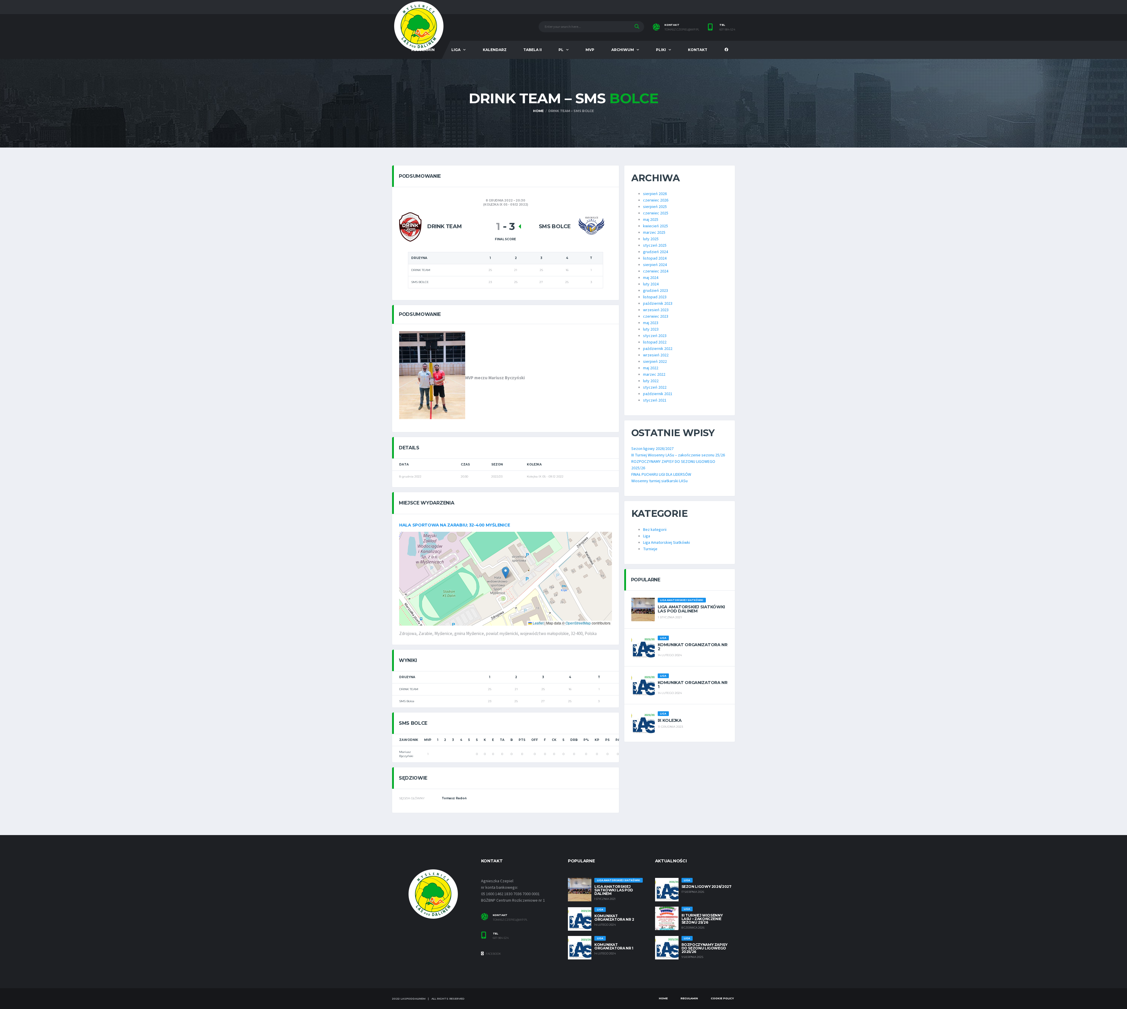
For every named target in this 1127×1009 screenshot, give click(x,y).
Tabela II (532, 50)
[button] (505, 573)
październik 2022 (657, 349)
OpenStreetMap (578, 622)
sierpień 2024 (655, 265)
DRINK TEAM (408, 689)
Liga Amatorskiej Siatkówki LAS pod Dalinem (691, 609)
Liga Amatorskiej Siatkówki (666, 543)
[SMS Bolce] (591, 227)
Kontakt (697, 50)
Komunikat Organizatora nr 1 (693, 684)
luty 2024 (651, 284)
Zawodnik (408, 740)
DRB (574, 740)
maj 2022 (650, 368)
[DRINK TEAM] (410, 227)
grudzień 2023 (655, 291)
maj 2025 (650, 220)
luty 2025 (651, 239)
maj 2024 (650, 278)
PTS (522, 740)
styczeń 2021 (655, 400)
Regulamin (689, 998)
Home (663, 998)
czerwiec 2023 (655, 316)
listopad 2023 (655, 297)
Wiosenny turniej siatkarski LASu (659, 481)
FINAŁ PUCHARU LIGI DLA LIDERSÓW (661, 475)
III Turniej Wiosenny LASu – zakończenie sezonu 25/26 (678, 455)
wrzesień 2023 (656, 310)
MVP (590, 50)
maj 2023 (650, 323)
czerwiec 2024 (655, 271)
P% (586, 740)
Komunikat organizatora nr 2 (693, 646)
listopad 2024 (655, 258)
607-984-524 (727, 29)
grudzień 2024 (655, 252)
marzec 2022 (654, 374)
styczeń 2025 (655, 245)
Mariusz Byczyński (406, 754)
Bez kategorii (655, 530)
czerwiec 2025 (655, 213)
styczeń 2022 (655, 387)
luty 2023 (651, 329)
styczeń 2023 (655, 336)
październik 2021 (657, 394)
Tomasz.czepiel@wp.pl (510, 919)
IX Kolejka (670, 720)
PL (561, 50)
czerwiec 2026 (655, 200)
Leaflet (538, 622)
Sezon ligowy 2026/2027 (652, 449)
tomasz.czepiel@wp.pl (681, 29)
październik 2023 (657, 304)
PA (617, 740)
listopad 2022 (655, 342)
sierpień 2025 (655, 207)
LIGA (455, 50)
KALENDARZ (495, 50)
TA (502, 740)
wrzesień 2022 (656, 355)
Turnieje (650, 549)
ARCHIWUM (622, 50)
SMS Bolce (406, 701)
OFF (534, 740)
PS (607, 740)
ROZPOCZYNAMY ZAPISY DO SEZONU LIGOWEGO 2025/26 (704, 948)
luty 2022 (651, 381)
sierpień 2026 (655, 194)
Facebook (493, 953)
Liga (646, 536)
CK (554, 740)
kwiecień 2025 (655, 226)
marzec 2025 (654, 233)
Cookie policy (722, 998)
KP (597, 740)
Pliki (661, 50)
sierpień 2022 (655, 362)
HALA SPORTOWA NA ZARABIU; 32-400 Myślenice (454, 525)
